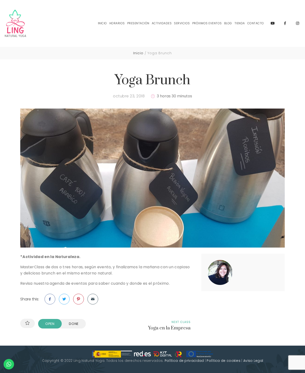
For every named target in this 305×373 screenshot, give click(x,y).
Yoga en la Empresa (169, 328)
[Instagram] (297, 23)
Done (74, 323)
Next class (181, 322)
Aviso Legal (253, 360)
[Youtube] (272, 23)
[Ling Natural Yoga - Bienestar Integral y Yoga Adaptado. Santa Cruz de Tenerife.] (15, 23)
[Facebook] (285, 23)
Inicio (138, 53)
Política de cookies (223, 360)
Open (50, 323)
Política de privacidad (184, 360)
